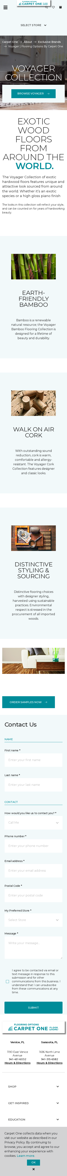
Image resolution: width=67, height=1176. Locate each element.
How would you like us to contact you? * (30, 813)
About (28, 42)
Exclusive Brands (49, 42)
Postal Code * (13, 886)
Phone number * (15, 836)
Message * (11, 933)
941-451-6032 (17, 1059)
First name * (12, 750)
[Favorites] (53, 7)
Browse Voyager (30, 93)
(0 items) (60, 7)
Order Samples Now (26, 702)
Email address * (14, 861)
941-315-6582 (49, 1059)
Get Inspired (18, 1103)
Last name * (12, 775)
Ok (33, 1162)
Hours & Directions (18, 1063)
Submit (33, 1007)
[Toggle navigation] (5, 7)
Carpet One (10, 42)
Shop (12, 1086)
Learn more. (26, 1156)
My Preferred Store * (17, 910)
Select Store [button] (31, 25)
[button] (46, 7)
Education (16, 1119)
